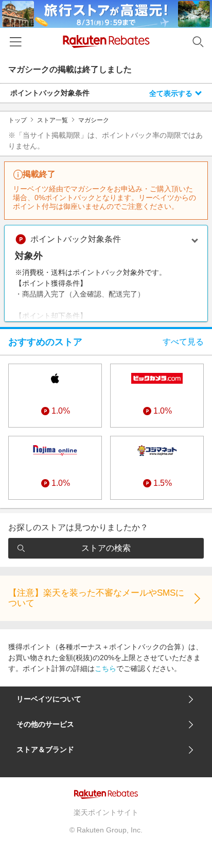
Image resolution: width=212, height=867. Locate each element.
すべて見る (183, 341)
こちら (105, 668)
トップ (17, 120)
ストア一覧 (52, 120)
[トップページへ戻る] (106, 41)
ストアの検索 (106, 548)
